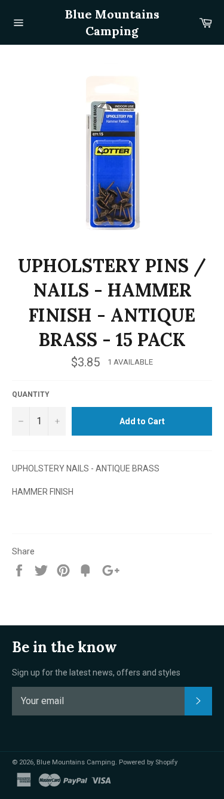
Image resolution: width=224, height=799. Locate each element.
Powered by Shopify (148, 762)
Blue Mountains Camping (112, 22)
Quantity (31, 394)
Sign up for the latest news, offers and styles (96, 672)
